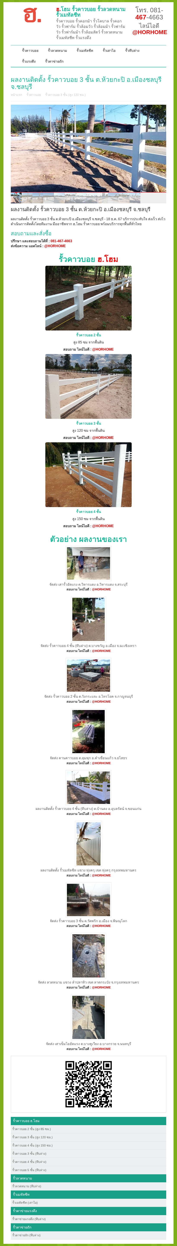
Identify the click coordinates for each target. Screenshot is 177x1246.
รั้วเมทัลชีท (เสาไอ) (25, 1202)
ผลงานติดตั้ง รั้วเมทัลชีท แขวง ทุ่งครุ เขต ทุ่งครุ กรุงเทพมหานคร (88, 870)
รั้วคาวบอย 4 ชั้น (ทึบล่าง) (29, 1162)
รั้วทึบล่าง (132, 50)
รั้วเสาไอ (109, 50)
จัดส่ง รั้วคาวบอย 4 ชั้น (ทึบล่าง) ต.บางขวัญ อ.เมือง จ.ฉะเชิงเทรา (88, 646)
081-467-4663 (61, 241)
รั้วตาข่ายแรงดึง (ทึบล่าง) (29, 1219)
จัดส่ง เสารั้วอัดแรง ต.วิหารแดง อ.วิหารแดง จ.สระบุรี (88, 584)
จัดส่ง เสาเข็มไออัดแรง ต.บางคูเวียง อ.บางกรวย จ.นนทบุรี (88, 1044)
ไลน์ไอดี (149, 29)
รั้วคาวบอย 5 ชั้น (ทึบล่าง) (29, 1170)
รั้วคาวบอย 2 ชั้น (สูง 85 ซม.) (31, 1129)
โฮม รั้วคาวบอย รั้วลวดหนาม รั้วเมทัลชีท (91, 12)
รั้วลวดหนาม (57, 50)
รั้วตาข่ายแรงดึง (25, 1211)
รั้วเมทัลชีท (85, 50)
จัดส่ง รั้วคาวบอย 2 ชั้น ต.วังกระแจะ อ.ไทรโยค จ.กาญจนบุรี (88, 696)
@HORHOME (55, 246)
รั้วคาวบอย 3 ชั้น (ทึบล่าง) (29, 1153)
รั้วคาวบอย (30, 50)
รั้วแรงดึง (29, 61)
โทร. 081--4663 (149, 13)
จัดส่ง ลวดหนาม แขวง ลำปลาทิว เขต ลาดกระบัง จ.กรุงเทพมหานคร (88, 982)
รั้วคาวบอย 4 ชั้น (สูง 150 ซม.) (32, 1145)
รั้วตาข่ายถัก (54, 61)
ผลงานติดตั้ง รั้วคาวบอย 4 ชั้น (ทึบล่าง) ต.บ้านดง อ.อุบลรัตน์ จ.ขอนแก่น (88, 809)
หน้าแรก (16, 94)
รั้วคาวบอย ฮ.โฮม (26, 1121)
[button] (88, 1084)
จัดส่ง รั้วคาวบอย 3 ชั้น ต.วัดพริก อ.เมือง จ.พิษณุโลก (88, 921)
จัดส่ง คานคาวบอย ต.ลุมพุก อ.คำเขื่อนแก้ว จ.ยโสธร (88, 758)
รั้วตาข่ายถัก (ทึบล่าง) (26, 1235)
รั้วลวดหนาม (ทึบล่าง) (26, 1186)
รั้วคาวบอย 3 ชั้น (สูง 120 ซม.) (65, 94)
